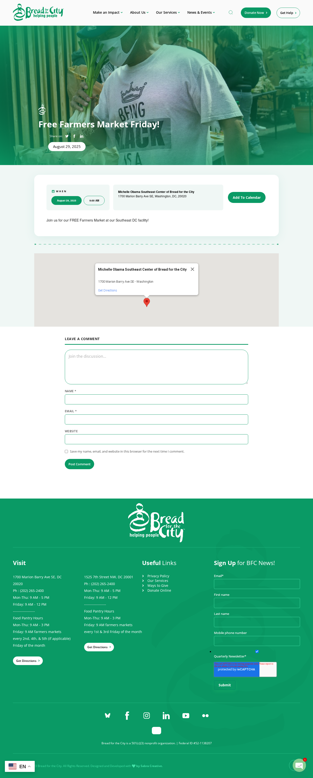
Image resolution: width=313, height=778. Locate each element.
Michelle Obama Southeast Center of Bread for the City (156, 191)
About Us (137, 12)
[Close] (192, 269)
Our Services (166, 12)
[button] (147, 302)
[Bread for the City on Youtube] (186, 716)
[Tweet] (67, 136)
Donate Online (159, 590)
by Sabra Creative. (149, 766)
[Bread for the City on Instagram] (147, 716)
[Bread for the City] (38, 19)
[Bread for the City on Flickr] (205, 716)
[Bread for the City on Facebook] (127, 716)
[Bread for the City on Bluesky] (107, 716)
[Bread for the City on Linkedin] (166, 716)
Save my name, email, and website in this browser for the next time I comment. (127, 451)
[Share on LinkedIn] (81, 136)
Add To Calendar (247, 197)
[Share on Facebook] (74, 136)
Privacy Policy (158, 576)
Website (71, 431)
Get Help (286, 13)
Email (71, 411)
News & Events (199, 12)
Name (70, 391)
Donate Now (254, 13)
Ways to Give (157, 585)
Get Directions (107, 290)
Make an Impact (106, 12)
